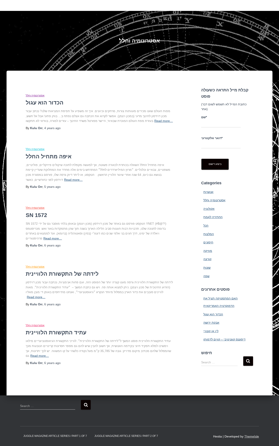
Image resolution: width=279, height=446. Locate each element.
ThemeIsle (251, 436)
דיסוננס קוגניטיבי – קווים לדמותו (224, 339)
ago (52, 128)
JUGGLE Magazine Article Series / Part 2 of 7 (126, 435)
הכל (205, 225)
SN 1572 (36, 215)
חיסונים (208, 242)
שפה (206, 276)
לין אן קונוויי (210, 331)
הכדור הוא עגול (44, 102)
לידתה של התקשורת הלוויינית (62, 274)
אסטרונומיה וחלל (35, 95)
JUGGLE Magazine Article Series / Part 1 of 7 (55, 435)
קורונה (207, 259)
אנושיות (208, 192)
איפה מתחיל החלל (48, 156)
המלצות (208, 234)
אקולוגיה (208, 208)
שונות (207, 267)
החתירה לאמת (213, 217)
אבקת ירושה (211, 322)
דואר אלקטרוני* (212, 138)
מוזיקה (207, 251)
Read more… (163, 121)
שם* (204, 117)
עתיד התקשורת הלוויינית (56, 332)
